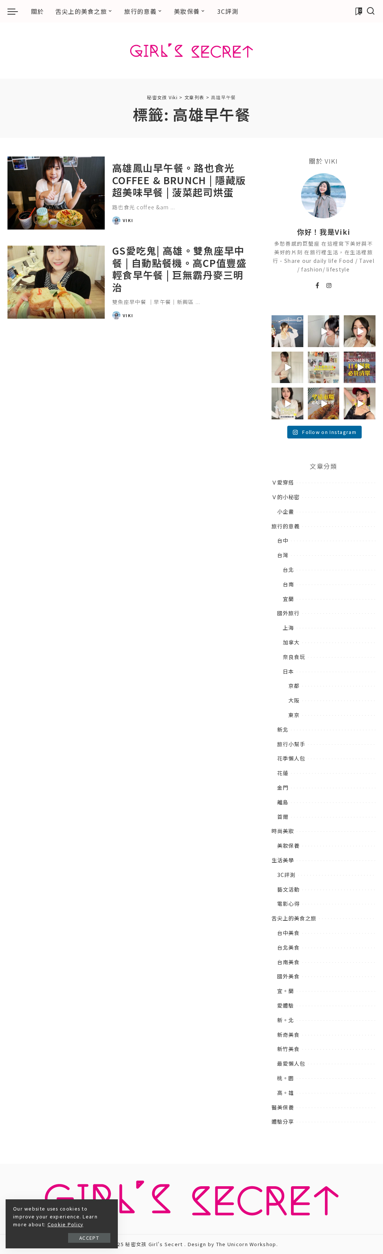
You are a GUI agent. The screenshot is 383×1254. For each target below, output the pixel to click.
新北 (282, 729)
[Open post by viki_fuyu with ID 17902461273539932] (287, 367)
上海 (288, 627)
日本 (288, 671)
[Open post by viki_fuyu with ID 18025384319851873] (287, 403)
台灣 (282, 555)
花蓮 (282, 773)
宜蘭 (288, 598)
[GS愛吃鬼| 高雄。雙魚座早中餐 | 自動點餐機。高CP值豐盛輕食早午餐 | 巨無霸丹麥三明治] (56, 282)
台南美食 (288, 962)
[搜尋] (371, 11)
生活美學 (283, 860)
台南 (288, 584)
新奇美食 (288, 1034)
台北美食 (288, 947)
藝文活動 (288, 889)
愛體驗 (285, 1005)
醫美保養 (283, 1107)
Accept (89, 1238)
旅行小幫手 (291, 744)
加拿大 (291, 642)
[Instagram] (329, 285)
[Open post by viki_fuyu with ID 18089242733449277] (360, 331)
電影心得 (288, 903)
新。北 (285, 1020)
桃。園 (285, 1078)
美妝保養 (288, 845)
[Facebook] (318, 285)
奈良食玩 (294, 657)
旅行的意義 (286, 526)
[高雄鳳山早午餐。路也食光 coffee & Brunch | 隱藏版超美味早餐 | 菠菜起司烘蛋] (56, 193)
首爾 (282, 816)
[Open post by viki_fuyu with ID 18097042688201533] (324, 367)
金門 (282, 787)
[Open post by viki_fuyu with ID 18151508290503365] (360, 367)
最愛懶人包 (291, 1063)
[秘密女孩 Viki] (191, 50)
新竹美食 (288, 1049)
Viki (128, 220)
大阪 (294, 700)
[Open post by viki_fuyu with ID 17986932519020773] (324, 331)
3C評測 (286, 874)
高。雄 (285, 1092)
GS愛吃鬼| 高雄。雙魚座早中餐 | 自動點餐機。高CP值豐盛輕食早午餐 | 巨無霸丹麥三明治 (179, 268)
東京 (294, 715)
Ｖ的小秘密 (286, 497)
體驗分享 (283, 1121)
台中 (282, 540)
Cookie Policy (65, 1224)
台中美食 (288, 932)
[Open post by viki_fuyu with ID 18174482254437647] (287, 331)
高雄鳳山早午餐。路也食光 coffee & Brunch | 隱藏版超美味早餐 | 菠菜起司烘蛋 (179, 180)
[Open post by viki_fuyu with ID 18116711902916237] (360, 403)
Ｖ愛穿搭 (283, 482)
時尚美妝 (283, 831)
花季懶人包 (291, 758)
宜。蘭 (285, 991)
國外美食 (288, 976)
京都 (294, 685)
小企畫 (285, 511)
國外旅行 (288, 613)
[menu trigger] (16, 11)
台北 (288, 569)
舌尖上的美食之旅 (294, 918)
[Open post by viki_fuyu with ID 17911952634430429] (324, 403)
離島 (282, 802)
